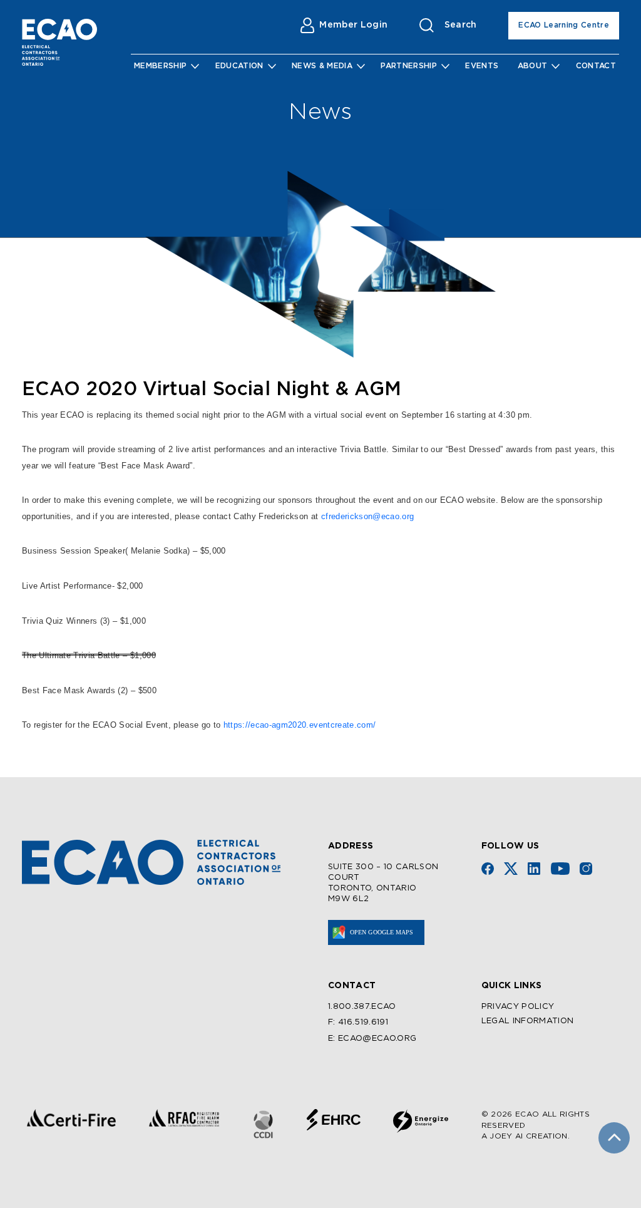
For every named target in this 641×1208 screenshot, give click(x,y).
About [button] (533, 66)
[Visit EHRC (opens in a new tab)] (333, 1119)
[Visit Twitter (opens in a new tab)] (511, 868)
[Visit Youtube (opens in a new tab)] (560, 868)
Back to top (614, 1138)
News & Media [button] (322, 66)
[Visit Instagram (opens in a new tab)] (586, 868)
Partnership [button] (409, 66)
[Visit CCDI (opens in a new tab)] (263, 1124)
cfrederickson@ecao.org (367, 516)
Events (481, 66)
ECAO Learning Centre (563, 25)
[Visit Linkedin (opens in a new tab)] (534, 868)
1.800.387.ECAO (362, 1006)
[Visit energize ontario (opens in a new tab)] (420, 1121)
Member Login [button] (353, 25)
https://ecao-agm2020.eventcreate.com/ (299, 725)
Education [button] (239, 66)
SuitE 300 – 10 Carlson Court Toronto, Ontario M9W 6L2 (383, 883)
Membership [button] (160, 66)
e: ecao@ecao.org (372, 1038)
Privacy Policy (518, 1006)
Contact (596, 66)
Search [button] (460, 25)
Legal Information (527, 1021)
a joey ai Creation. (525, 1136)
